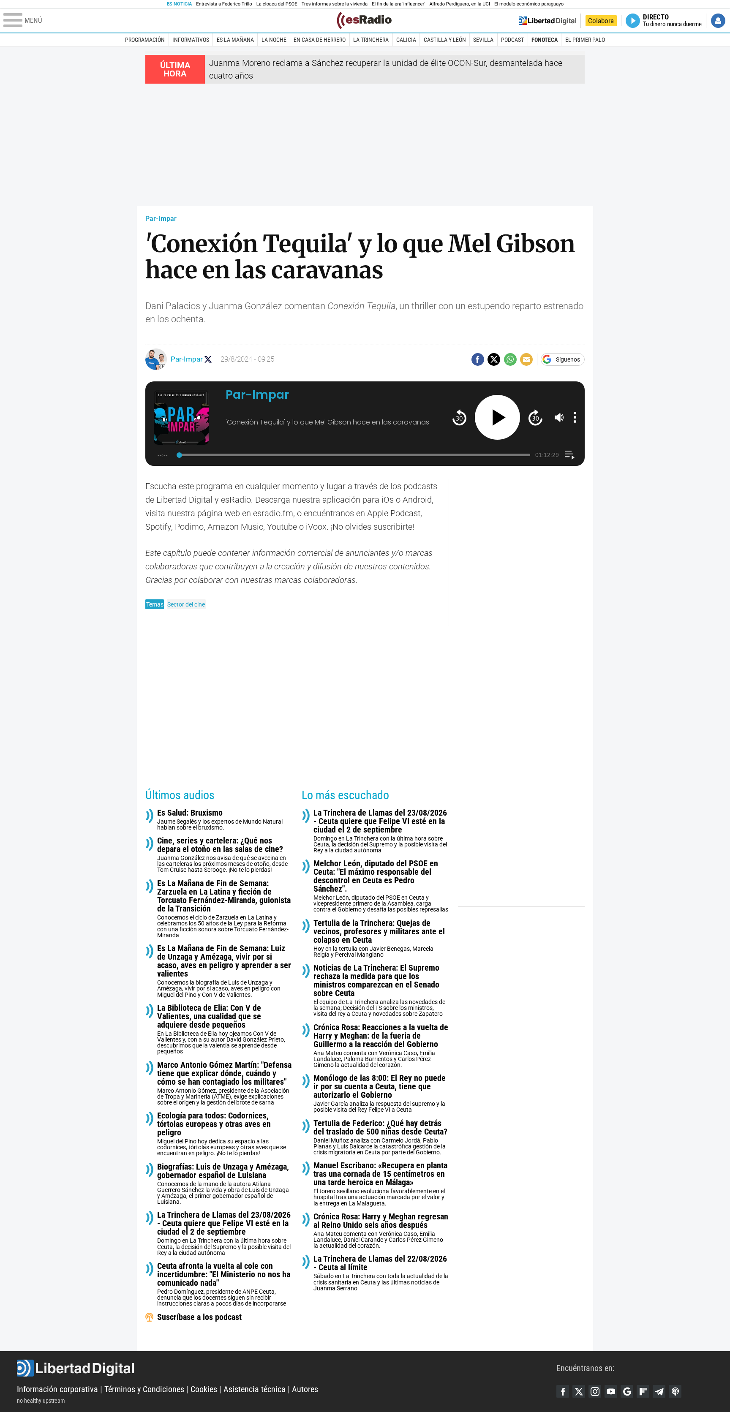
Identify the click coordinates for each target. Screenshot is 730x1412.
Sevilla (483, 39)
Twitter (578, 1391)
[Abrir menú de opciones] (575, 417)
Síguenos (568, 359)
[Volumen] (559, 417)
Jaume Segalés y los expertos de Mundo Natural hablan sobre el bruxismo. (220, 819)
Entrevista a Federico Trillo (224, 4)
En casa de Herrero (320, 39)
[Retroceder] (459, 417)
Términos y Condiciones (144, 1389)
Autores (305, 1389)
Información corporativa (57, 1389)
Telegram (659, 1391)
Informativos (190, 39)
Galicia (406, 39)
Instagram (594, 1391)
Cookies (204, 1389)
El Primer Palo (585, 39)
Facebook (562, 1391)
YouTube (611, 1391)
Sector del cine (186, 604)
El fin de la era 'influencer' (398, 4)
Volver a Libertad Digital (547, 21)
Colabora (601, 20)
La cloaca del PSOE (276, 4)
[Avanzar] (535, 417)
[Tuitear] (494, 359)
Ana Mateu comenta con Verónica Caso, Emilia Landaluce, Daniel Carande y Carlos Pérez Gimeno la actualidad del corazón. (380, 1230)
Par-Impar (161, 219)
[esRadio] (364, 20)
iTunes (675, 1391)
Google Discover (627, 1391)
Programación (145, 39)
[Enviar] (510, 359)
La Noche (273, 39)
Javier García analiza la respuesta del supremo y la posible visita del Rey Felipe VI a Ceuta (379, 1093)
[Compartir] (477, 359)
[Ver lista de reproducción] (569, 455)
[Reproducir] (497, 417)
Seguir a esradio (208, 359)
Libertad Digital (286, 1368)
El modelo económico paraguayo (529, 4)
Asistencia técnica (254, 1389)
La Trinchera (371, 39)
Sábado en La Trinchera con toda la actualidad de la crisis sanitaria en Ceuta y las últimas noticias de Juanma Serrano (380, 1272)
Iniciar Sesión (718, 21)
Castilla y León (445, 39)
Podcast (512, 39)
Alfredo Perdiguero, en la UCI (460, 4)
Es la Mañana (235, 39)
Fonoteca (544, 39)
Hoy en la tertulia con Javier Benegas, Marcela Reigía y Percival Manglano (379, 938)
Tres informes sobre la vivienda (335, 4)
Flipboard (643, 1391)
